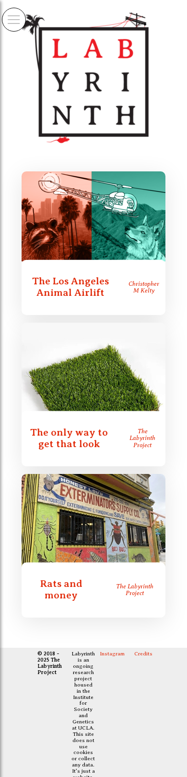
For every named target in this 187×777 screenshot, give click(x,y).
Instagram (112, 654)
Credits (143, 654)
